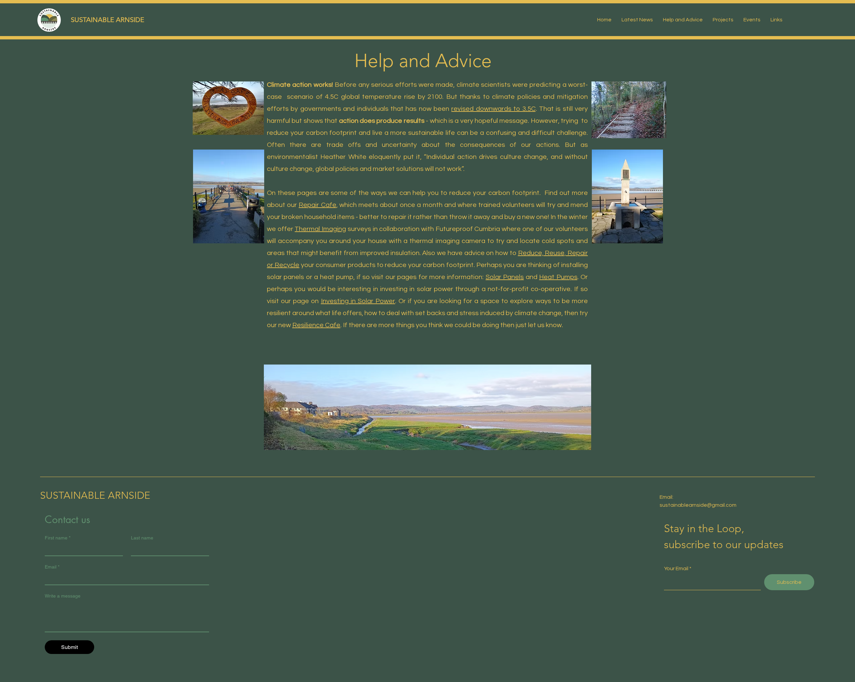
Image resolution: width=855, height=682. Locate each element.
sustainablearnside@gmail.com (698, 505)
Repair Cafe (317, 205)
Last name (142, 537)
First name (57, 537)
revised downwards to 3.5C (493, 108)
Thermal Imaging (320, 229)
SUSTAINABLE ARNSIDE (107, 20)
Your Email (676, 568)
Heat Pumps (558, 277)
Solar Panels (505, 277)
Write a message (62, 596)
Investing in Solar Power (358, 301)
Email (52, 567)
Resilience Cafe (316, 325)
